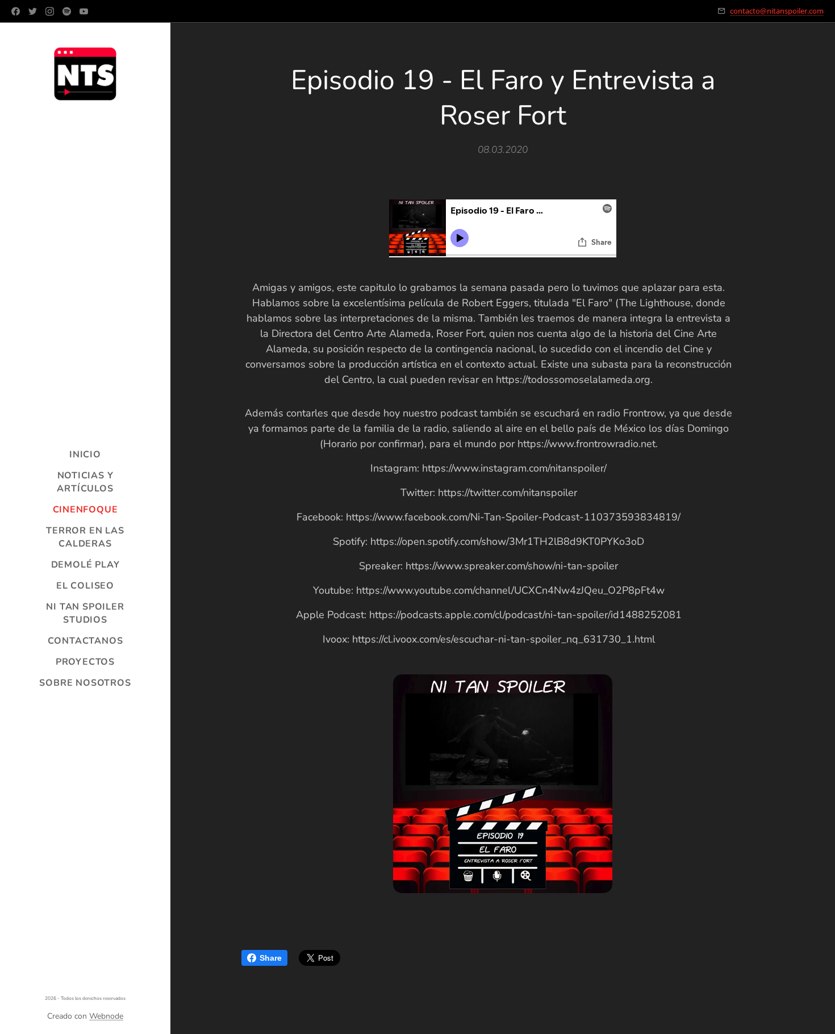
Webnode (106, 1016)
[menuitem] (85, 454)
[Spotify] (67, 11)
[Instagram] (50, 11)
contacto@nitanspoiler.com (777, 11)
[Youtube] (84, 11)
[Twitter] (33, 11)
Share (271, 957)
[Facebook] (16, 11)
